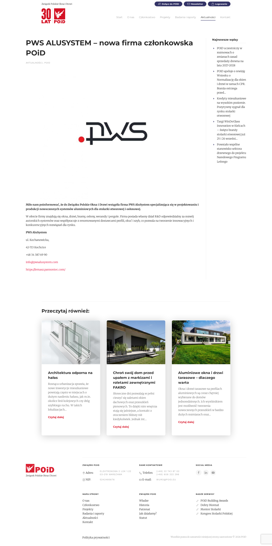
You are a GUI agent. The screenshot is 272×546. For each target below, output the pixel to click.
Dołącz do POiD (170, 4)
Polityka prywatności (96, 537)
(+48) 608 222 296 (167, 474)
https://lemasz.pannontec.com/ (45, 269)
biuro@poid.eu (166, 479)
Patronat (144, 509)
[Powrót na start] (53, 15)
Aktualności (208, 17)
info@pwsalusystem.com (42, 262)
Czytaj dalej (56, 417)
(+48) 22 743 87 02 (167, 471)
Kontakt (225, 17)
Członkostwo (147, 17)
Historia (144, 505)
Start (119, 17)
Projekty (165, 17)
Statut (143, 518)
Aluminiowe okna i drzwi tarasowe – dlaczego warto (200, 378)
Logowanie (221, 4)
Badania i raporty (185, 17)
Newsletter (197, 4)
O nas (130, 17)
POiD (47, 62)
